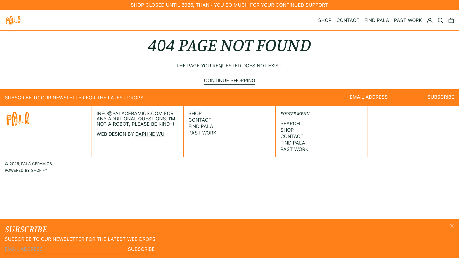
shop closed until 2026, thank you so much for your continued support (229, 5)
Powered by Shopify (26, 170)
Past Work (202, 133)
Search (290, 123)
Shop (195, 113)
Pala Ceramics (36, 163)
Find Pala (200, 126)
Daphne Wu (149, 134)
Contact (200, 120)
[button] (440, 20)
